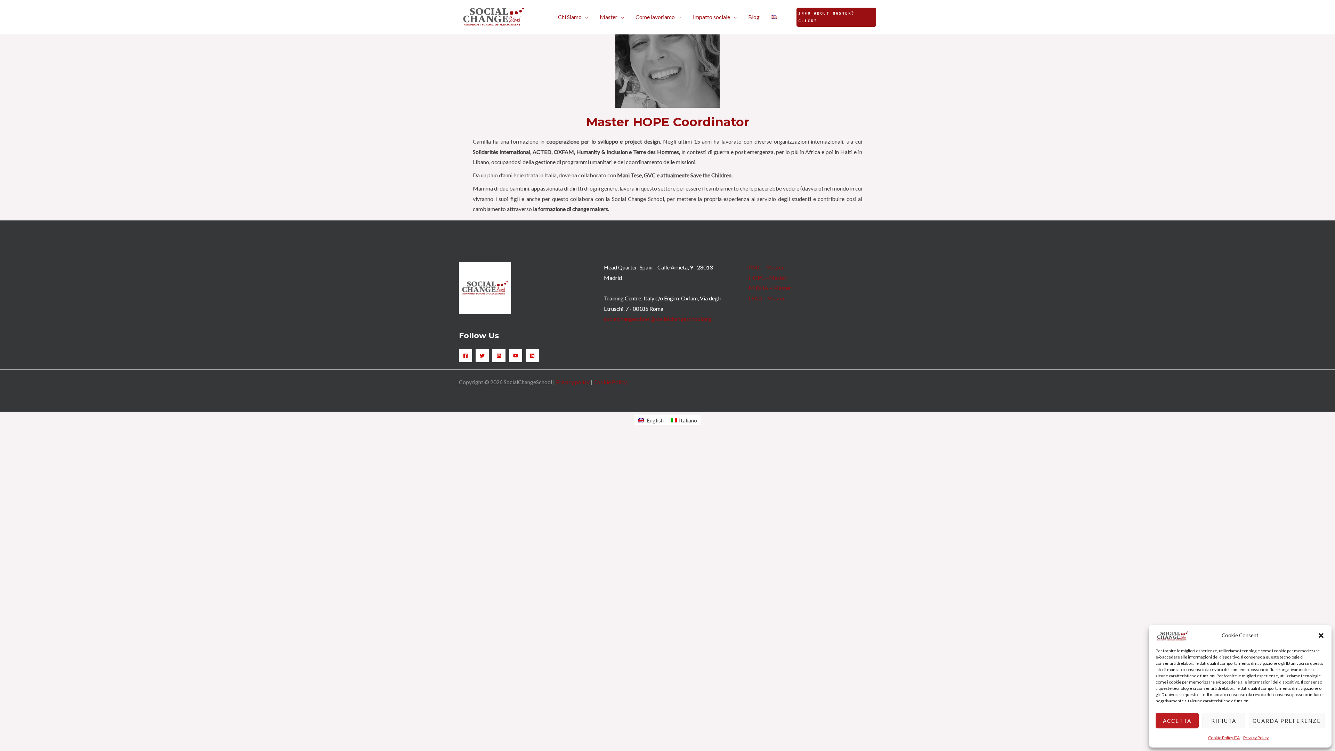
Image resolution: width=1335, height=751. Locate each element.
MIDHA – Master (770, 287)
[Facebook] (465, 355)
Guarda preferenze (1287, 721)
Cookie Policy (610, 382)
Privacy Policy (1256, 737)
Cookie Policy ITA (1224, 737)
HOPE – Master (768, 277)
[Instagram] (498, 355)
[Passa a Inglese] (774, 17)
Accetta (1177, 721)
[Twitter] (482, 355)
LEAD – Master (767, 298)
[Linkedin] (532, 355)
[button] (1321, 635)
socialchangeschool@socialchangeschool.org (657, 318)
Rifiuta (1223, 721)
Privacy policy (573, 382)
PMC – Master (766, 267)
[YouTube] (515, 355)
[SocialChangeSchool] (493, 16)
